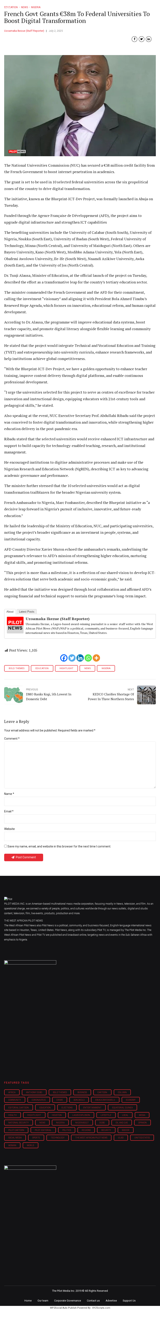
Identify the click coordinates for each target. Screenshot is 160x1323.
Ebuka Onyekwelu (105, 1100)
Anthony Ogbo (34, 1092)
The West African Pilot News (91, 1138)
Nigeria (106, 668)
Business (82, 1092)
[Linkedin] (80, 658)
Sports (36, 1138)
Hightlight (66, 668)
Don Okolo (79, 1100)
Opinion (142, 1123)
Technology (58, 1138)
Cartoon (102, 1092)
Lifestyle (106, 1115)
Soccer (125, 1130)
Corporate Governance (67, 1300)
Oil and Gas (122, 1123)
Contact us (93, 1300)
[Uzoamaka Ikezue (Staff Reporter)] (15, 632)
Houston (57, 1115)
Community (14, 1100)
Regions (86, 1130)
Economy (131, 1100)
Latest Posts (26, 611)
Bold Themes (16, 668)
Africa (11, 1092)
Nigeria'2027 (82, 1123)
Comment (12, 738)
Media (142, 1115)
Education (42, 668)
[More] (96, 658)
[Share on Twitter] (141, 39)
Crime (59, 1100)
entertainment (92, 1107)
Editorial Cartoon (18, 1107)
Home (28, 1300)
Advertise (111, 1300)
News (87, 668)
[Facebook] (64, 658)
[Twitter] (72, 658)
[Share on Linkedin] (148, 39)
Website (9, 829)
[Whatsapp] (88, 658)
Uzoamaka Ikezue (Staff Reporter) (24, 30)
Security (106, 1130)
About (10, 611)
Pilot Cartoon (16, 1130)
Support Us (129, 1300)
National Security (18, 1123)
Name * (9, 794)
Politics (66, 1130)
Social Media (15, 1138)
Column (122, 1092)
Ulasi (121, 1138)
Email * (9, 811)
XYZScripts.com (101, 1308)
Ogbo (102, 1123)
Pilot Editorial (43, 1130)
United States (142, 1138)
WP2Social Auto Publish (63, 1308)
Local (125, 1115)
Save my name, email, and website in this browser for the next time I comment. (59, 846)
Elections (66, 1107)
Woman (12, 1145)
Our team (43, 1300)
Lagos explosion (81, 1115)
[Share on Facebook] (134, 39)
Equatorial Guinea (122, 1107)
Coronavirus (39, 1100)
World (30, 1145)
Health (12, 1115)
